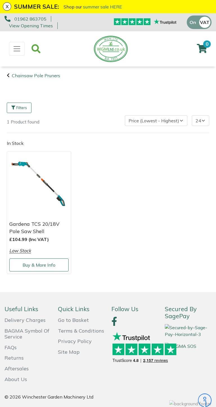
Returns (14, 358)
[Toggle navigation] (17, 49)
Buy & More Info (38, 265)
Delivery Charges (25, 320)
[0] (202, 50)
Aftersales (16, 368)
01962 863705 (30, 19)
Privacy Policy (75, 341)
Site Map (69, 352)
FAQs (10, 347)
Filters (21, 107)
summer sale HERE (102, 7)
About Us (15, 379)
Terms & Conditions (81, 331)
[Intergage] (188, 400)
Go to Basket (73, 320)
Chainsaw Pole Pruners (36, 75)
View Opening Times (31, 25)
